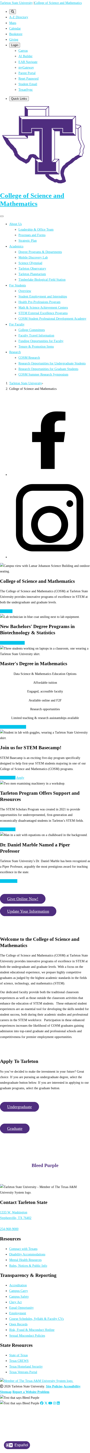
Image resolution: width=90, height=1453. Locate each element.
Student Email (27, 84)
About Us (6, 611)
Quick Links (19, 98)
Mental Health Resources (25, 1260)
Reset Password (28, 78)
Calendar (15, 28)
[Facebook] (49, 474)
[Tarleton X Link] (46, 1403)
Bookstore (15, 34)
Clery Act (15, 1302)
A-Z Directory (18, 17)
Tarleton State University (16, 3)
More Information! (12, 643)
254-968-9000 (9, 1229)
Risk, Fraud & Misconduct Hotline (31, 1330)
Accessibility (72, 1386)
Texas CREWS (19, 1361)
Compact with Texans (23, 1249)
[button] (22, 899)
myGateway (26, 67)
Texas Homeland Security (26, 1366)
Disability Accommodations (27, 1254)
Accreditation (18, 1285)
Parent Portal (27, 73)
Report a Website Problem (30, 1392)
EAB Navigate (27, 62)
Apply (20, 777)
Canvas (23, 50)
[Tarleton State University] (45, 184)
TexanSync (25, 89)
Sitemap (6, 1392)
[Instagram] (49, 557)
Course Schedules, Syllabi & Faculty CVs (36, 1319)
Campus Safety (19, 1296)
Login (14, 45)
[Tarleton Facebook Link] (41, 1403)
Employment (17, 1313)
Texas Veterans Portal (23, 1372)
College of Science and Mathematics (58, 3)
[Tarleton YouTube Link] (50, 1403)
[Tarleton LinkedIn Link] (58, 1403)
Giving (13, 39)
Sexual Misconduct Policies (27, 1335)
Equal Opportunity (21, 1307)
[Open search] (12, 11)
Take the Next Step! (13, 727)
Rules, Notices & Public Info (28, 1265)
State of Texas (18, 1355)
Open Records (18, 1324)
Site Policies (54, 1386)
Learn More (7, 777)
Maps (12, 23)
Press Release (8, 881)
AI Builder (25, 56)
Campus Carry (18, 1291)
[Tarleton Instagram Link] (54, 1403)
